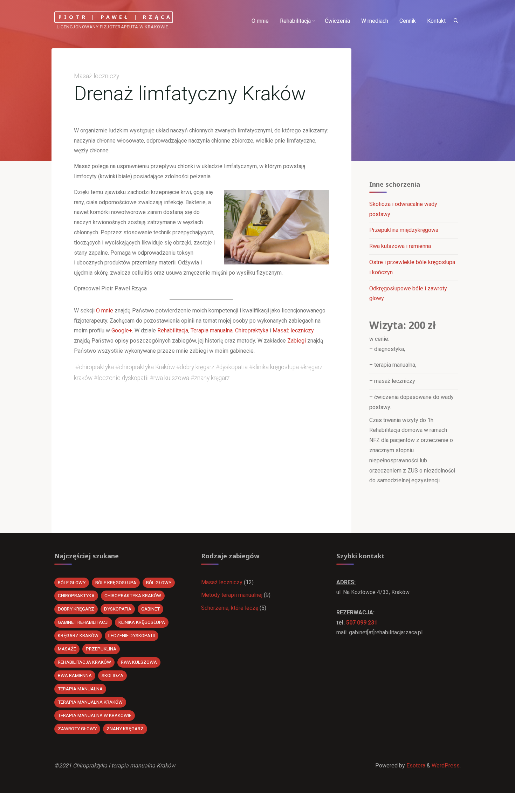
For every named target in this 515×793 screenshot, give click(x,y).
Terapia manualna (212, 330)
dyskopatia (233, 367)
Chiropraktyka (251, 330)
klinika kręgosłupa (276, 367)
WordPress (446, 765)
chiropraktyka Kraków (147, 367)
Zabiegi (296, 340)
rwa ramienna (75, 675)
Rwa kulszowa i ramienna (400, 246)
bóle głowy (71, 582)
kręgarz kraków (78, 635)
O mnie (104, 310)
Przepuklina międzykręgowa (403, 230)
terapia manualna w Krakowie (94, 715)
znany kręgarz (212, 377)
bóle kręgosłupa (115, 582)
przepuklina (101, 648)
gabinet (150, 609)
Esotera (415, 765)
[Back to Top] (488, 783)
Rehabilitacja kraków (84, 662)
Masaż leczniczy (96, 76)
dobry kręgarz (197, 367)
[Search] (455, 21)
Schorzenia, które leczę (229, 608)
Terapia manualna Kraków (90, 702)
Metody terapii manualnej (231, 595)
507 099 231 (361, 622)
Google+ (121, 330)
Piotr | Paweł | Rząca (115, 17)
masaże (67, 648)
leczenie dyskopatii (123, 377)
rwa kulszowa (171, 377)
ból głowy (158, 582)
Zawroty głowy (77, 728)
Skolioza (112, 675)
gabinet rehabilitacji (83, 622)
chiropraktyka (96, 367)
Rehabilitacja (172, 330)
